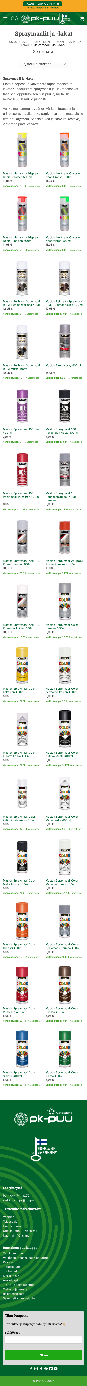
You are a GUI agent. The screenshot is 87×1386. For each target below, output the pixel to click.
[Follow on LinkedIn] (51, 1369)
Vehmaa (8, 1217)
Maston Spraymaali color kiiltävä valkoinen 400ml (19, 818)
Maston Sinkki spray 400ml (63, 365)
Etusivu (11, 41)
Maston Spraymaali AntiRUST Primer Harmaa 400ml (22, 562)
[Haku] (14, 19)
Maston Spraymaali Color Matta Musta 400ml (19, 882)
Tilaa (43, 1355)
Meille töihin (11, 1275)
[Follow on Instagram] (36, 1369)
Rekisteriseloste (13, 1293)
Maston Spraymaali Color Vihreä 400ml (62, 1074)
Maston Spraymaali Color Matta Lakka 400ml (62, 818)
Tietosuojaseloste (15, 1289)
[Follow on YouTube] (55, 1369)
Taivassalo (10, 1221)
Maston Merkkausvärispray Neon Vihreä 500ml (63, 239)
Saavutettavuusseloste (19, 1298)
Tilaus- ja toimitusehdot (19, 1284)
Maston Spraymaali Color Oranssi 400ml (19, 946)
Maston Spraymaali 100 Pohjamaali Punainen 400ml (21, 495)
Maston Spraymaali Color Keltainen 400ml (19, 690)
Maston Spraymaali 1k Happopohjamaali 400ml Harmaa (61, 497)
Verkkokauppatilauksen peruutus (26, 1257)
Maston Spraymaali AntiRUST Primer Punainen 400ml (65, 562)
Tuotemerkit (11, 1271)
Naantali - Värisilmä (16, 1235)
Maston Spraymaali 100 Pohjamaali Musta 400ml (62, 431)
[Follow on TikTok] (41, 1369)
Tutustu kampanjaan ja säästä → (44, 7)
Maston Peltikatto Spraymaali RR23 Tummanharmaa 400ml (22, 303)
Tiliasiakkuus (12, 1266)
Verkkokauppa (13, 1253)
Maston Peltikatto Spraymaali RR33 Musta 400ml (21, 367)
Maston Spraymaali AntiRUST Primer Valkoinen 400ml (22, 626)
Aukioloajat (10, 1280)
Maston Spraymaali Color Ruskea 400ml (62, 1010)
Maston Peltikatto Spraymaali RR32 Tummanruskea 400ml (64, 303)
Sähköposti (13, 1332)
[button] (5, 19)
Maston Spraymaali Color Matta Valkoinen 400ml (62, 882)
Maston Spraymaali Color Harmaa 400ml (62, 626)
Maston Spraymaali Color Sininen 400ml (19, 1074)
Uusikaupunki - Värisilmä (20, 1230)
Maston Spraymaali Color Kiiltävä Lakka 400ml (19, 754)
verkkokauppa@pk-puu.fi (20, 1200)
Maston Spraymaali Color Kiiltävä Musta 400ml (62, 754)
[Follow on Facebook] (31, 1369)
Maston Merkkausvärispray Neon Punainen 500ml (20, 239)
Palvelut (8, 1262)
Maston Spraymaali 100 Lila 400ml (21, 431)
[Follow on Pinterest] (46, 1369)
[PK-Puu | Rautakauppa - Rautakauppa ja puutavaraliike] (46, 19)
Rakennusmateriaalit (37, 41)
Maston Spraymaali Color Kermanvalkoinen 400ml (62, 690)
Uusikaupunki (12, 1226)
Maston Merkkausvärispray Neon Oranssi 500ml (63, 175)
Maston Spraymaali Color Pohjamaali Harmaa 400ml (63, 946)
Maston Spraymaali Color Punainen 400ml (19, 1010)
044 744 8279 (19, 1195)
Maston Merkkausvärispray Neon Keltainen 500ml (20, 175)
